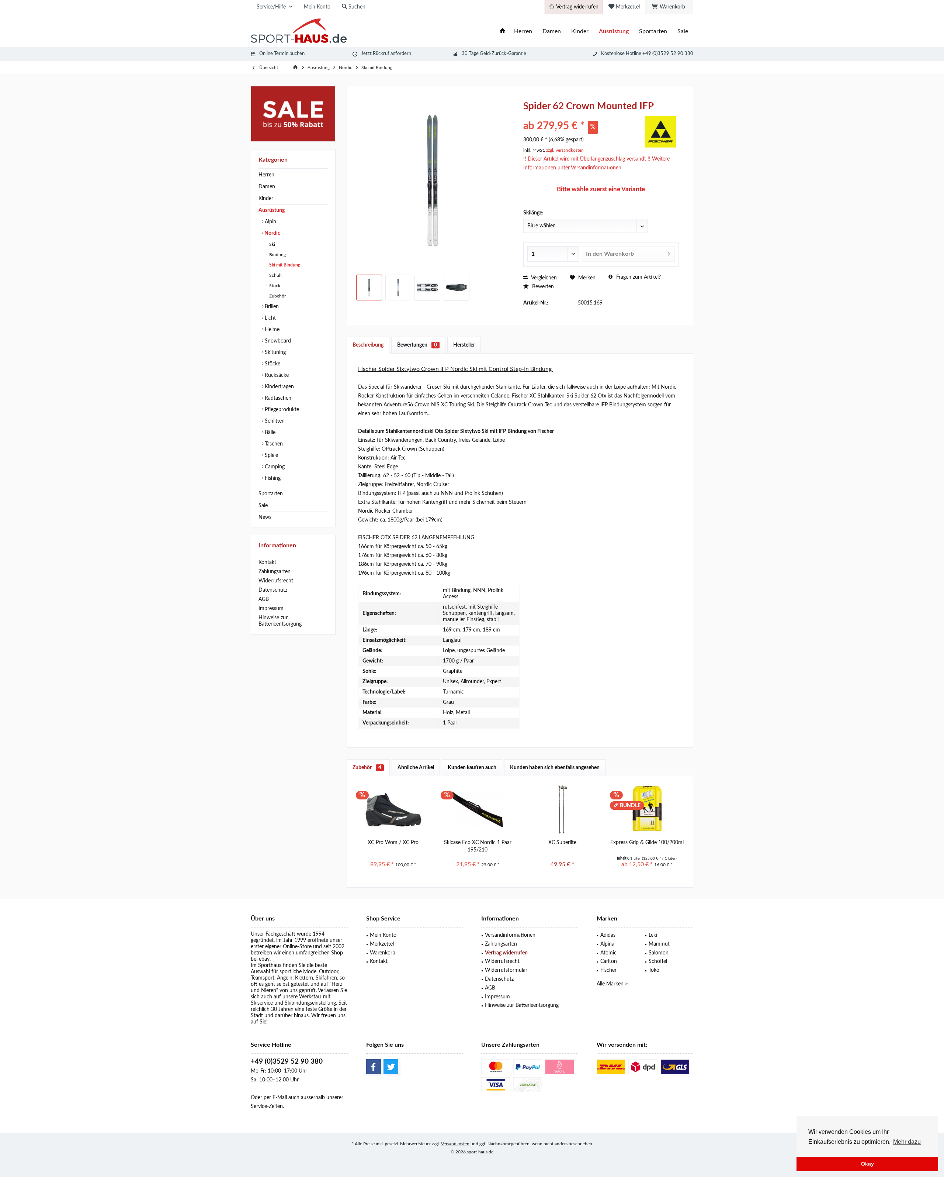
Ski (271, 244)
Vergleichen (543, 278)
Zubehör (277, 296)
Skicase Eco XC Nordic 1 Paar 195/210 (477, 846)
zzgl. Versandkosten (565, 150)
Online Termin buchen (282, 53)
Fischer (608, 970)
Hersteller (464, 345)
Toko (654, 970)
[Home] (502, 31)
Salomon (659, 953)
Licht (269, 318)
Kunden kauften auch (472, 767)
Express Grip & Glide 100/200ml (647, 842)
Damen (266, 186)
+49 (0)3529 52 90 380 (287, 1061)
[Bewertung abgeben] (581, 116)
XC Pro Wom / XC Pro (393, 842)
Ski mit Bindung (284, 265)
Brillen (271, 306)
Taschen (273, 444)
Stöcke (271, 363)
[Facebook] (373, 1066)
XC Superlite (562, 842)
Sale (263, 505)
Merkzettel (382, 944)
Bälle (269, 432)
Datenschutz (272, 590)
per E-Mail (275, 1097)
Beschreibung (368, 345)
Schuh (275, 275)
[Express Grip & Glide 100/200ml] (647, 809)
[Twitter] (391, 1066)
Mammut (659, 944)
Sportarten (270, 493)
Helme (271, 329)
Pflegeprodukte (281, 409)
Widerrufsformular (506, 970)
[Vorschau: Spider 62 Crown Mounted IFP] (369, 287)
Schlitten (274, 421)
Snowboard (277, 341)
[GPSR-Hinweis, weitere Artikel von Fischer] (660, 131)
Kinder (265, 198)
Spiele (270, 455)
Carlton (608, 961)
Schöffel (658, 961)
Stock (274, 285)
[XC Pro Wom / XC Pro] (393, 809)
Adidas (607, 935)
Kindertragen (278, 386)
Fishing (272, 478)
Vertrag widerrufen (506, 953)
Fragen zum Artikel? (638, 277)
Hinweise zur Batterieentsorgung (280, 621)
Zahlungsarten (274, 571)
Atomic (608, 953)
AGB (263, 599)
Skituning (274, 352)
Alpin (269, 221)
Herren (266, 175)
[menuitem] (669, 7)
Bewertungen (417, 345)
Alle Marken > (612, 984)
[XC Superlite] (562, 809)
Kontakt (267, 562)
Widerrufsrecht (275, 581)
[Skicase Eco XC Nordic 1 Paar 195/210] (478, 809)
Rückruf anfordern (392, 53)
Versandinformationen (510, 935)
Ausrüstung (271, 210)
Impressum (271, 608)
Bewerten (542, 286)
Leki (653, 935)
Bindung (277, 254)
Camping (274, 466)
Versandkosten (455, 1144)
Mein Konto (383, 935)
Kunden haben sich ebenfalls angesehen (555, 767)
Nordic (271, 233)
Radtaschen (277, 398)
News (264, 517)
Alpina (607, 944)
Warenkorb (382, 953)
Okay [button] (867, 1164)
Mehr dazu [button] (907, 1142)
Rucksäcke (276, 375)
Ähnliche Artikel (416, 767)
